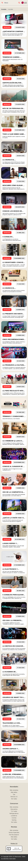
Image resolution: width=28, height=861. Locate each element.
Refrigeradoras (14, 813)
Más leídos (14, 792)
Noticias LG (14, 796)
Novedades (3, 9)
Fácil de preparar (14, 834)
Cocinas (14, 818)
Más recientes (14, 790)
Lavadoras (14, 815)
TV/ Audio (14, 811)
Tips (14, 794)
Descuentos (14, 809)
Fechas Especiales (14, 832)
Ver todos (14, 799)
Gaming (14, 820)
